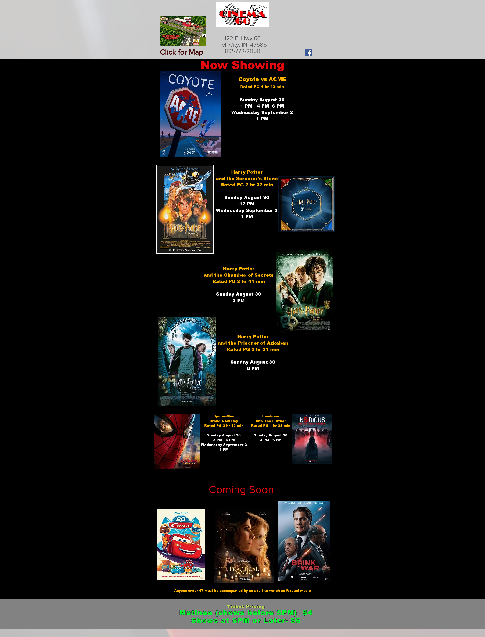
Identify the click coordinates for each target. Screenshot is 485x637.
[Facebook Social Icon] (308, 52)
